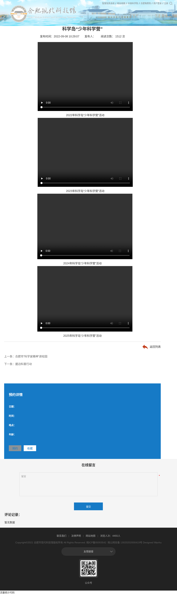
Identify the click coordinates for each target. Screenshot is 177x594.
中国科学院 (133, 3)
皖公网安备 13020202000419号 (124, 542)
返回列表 (155, 346)
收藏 (30, 448)
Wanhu (158, 542)
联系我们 (61, 535)
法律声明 (76, 535)
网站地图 (121, 3)
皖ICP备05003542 (96, 542)
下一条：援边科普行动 (18, 364)
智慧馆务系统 (108, 3)
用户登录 (157, 3)
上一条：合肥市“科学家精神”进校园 (25, 356)
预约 (15, 448)
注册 (166, 3)
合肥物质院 (146, 3)
